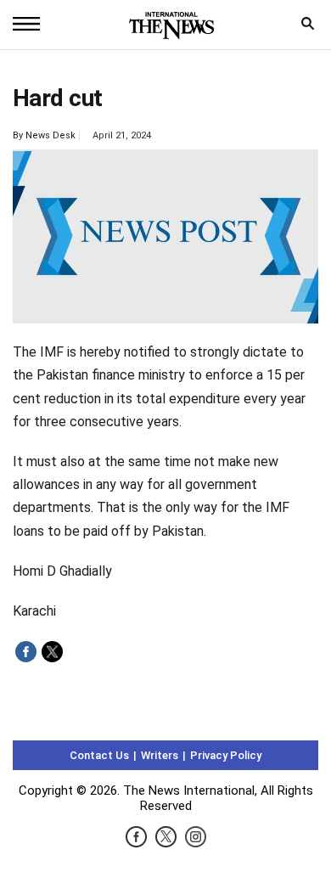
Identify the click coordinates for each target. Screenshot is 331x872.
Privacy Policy (225, 755)
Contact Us (99, 755)
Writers (159, 755)
